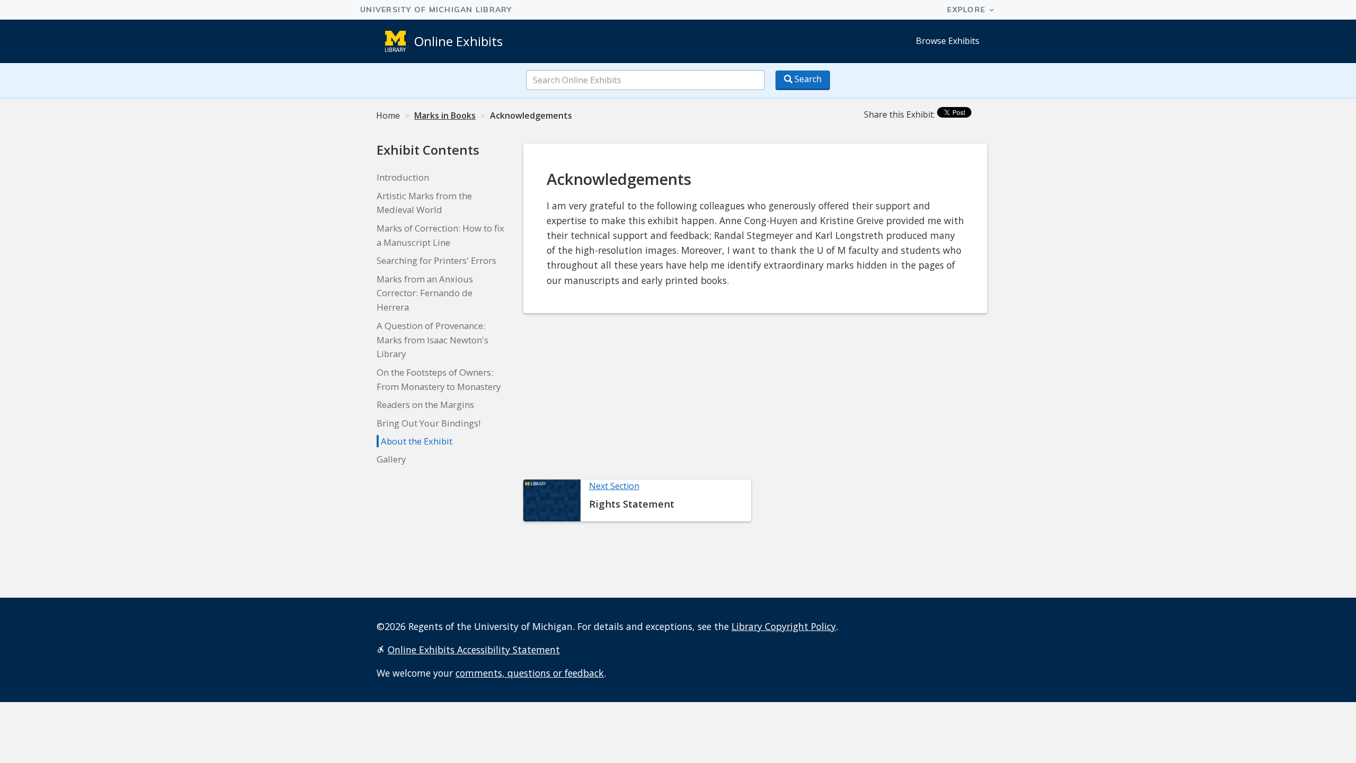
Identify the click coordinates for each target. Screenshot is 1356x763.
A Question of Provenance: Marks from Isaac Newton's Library (432, 340)
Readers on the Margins (425, 404)
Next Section (614, 486)
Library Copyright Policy (783, 626)
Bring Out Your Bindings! (428, 423)
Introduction (403, 177)
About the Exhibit (416, 441)
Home (388, 115)
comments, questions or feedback (530, 673)
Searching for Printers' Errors (436, 260)
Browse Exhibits (947, 41)
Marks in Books (445, 115)
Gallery (391, 459)
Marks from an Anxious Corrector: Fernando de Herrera (425, 293)
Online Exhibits (458, 41)
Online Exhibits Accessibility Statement (474, 649)
